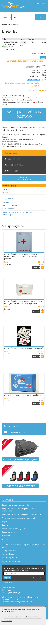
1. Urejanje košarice (10, 153)
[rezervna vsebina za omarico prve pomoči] (24, 336)
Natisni (5, 193)
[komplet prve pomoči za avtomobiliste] (24, 383)
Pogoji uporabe (8, 198)
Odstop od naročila (9, 205)
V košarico (36, 267)
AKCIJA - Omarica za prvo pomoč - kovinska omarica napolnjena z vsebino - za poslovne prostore (21, 256)
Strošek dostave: (33, 80)
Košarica (16, 25)
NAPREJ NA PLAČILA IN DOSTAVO (24, 114)
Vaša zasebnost (8, 209)
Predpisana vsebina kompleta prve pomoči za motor (21, 514)
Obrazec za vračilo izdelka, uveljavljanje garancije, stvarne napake (21, 213)
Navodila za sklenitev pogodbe (13, 528)
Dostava (5, 202)
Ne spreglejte (13, 226)
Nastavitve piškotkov (9, 557)
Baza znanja (6, 535)
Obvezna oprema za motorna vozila (15, 505)
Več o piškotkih (7, 621)
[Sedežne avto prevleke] (24, 476)
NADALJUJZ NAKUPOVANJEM (24, 178)
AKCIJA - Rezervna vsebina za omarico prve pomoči (23, 348)
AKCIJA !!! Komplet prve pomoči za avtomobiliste (22, 395)
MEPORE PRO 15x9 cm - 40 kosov (11, 43)
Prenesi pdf (6, 189)
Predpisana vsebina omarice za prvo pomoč (18, 518)
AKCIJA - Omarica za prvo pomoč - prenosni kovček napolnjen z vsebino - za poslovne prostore (23, 302)
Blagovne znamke (8, 532)
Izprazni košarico (38, 53)
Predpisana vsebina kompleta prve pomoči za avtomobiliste (19, 509)
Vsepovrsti (6, 25)
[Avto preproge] (24, 450)
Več (42, 267)
